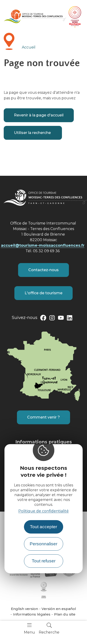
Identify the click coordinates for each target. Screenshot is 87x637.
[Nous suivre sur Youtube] (61, 318)
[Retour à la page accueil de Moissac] (35, 16)
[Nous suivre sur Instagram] (52, 318)
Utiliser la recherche (33, 132)
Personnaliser (43, 543)
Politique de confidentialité (43, 511)
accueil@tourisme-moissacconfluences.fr (42, 245)
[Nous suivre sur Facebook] (43, 318)
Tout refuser (43, 560)
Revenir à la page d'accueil (39, 115)
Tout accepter (43, 526)
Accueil (28, 47)
